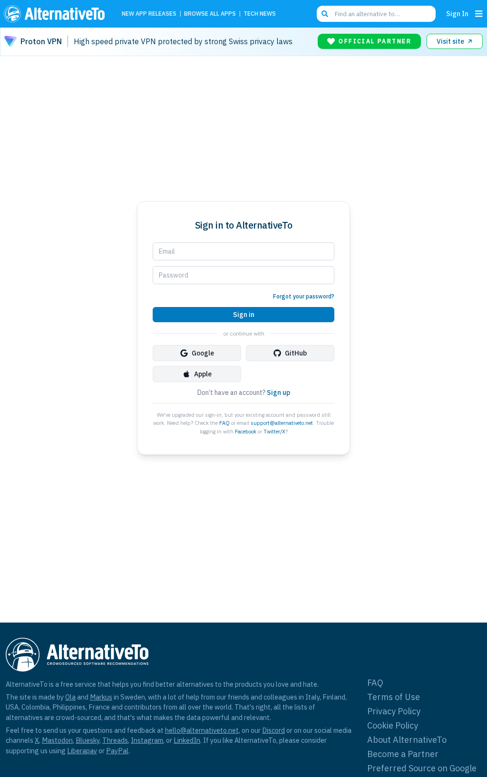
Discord (273, 730)
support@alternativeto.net (282, 423)
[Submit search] (324, 13)
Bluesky (87, 740)
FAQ (224, 423)
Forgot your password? (303, 296)
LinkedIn (187, 740)
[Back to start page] (56, 13)
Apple (203, 374)
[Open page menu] (479, 14)
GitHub (296, 353)
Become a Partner (402, 753)
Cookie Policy (392, 725)
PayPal (117, 750)
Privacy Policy (393, 711)
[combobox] (376, 14)
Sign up (278, 392)
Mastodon (57, 740)
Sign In (457, 13)
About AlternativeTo (407, 739)
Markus (101, 696)
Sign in (243, 314)
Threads (115, 740)
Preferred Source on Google (422, 768)
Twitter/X (274, 431)
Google (203, 353)
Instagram (147, 740)
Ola (70, 696)
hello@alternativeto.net (202, 730)
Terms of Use (393, 696)
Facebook (245, 431)
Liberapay (82, 750)
